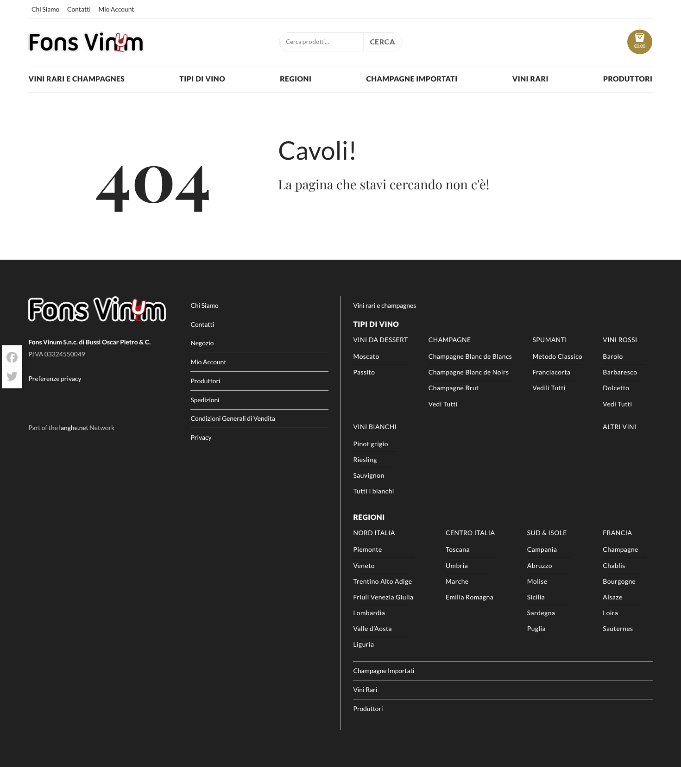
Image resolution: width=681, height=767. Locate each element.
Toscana (458, 549)
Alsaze (613, 597)
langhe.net (73, 427)
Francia (617, 532)
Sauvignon (368, 475)
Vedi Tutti (443, 404)
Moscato (366, 356)
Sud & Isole (547, 532)
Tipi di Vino (202, 79)
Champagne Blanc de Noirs (469, 372)
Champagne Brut (454, 388)
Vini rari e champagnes (76, 79)
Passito (364, 372)
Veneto (364, 565)
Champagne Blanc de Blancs (470, 356)
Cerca (383, 41)
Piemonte (367, 549)
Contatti (79, 9)
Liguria (363, 644)
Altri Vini (620, 426)
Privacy (200, 437)
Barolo (613, 356)
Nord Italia (374, 532)
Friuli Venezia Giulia (383, 597)
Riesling (365, 459)
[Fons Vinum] (86, 49)
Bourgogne (619, 581)
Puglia (536, 628)
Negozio (202, 343)
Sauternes (618, 628)
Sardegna (541, 613)
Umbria (457, 565)
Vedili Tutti (548, 388)
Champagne (450, 339)
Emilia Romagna (469, 597)
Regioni (295, 79)
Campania (542, 549)
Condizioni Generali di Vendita (232, 418)
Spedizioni (204, 400)
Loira (610, 613)
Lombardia (369, 613)
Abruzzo (539, 565)
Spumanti (549, 339)
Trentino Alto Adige (382, 581)
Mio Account (116, 9)
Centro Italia (470, 532)
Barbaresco (620, 372)
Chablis (614, 565)
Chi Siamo (45, 9)
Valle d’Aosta (372, 628)
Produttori (628, 79)
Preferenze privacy (54, 378)
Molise (537, 581)
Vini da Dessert (380, 339)
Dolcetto (616, 388)
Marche (457, 581)
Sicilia (536, 597)
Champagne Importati (411, 79)
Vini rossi (620, 339)
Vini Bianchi (375, 426)
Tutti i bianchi (373, 491)
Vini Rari (530, 79)
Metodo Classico (557, 356)
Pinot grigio (370, 444)
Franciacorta (551, 372)
